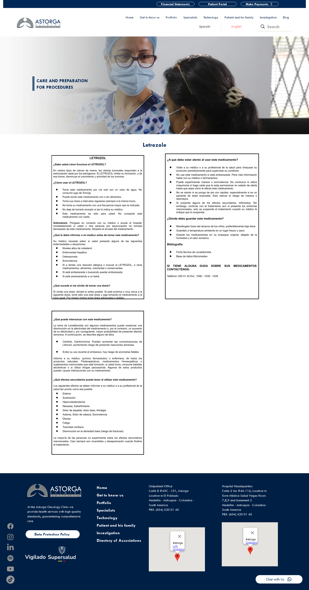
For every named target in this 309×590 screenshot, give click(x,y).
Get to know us (110, 495)
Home (102, 487)
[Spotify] (10, 558)
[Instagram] (10, 537)
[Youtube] (10, 569)
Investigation (108, 532)
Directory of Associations (119, 540)
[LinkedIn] (10, 547)
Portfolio (104, 502)
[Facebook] (10, 526)
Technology (107, 517)
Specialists (106, 510)
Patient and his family (116, 525)
